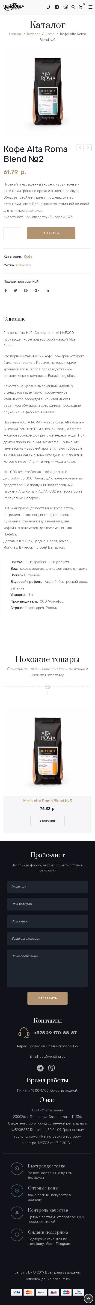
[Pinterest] (26, 290)
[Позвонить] (48, 7)
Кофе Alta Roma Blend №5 (88, 148)
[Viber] (67, 7)
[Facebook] (5, 290)
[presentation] (9, 770)
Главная (15, 34)
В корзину (51, 233)
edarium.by (61, 1279)
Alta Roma (23, 265)
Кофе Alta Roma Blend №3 (47, 800)
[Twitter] (15, 290)
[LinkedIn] (47, 290)
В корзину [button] (48, 820)
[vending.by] (13, 6)
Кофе (50, 34)
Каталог (33, 34)
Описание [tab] (14, 319)
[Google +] (36, 290)
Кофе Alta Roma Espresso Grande (80, 148)
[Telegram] (58, 7)
